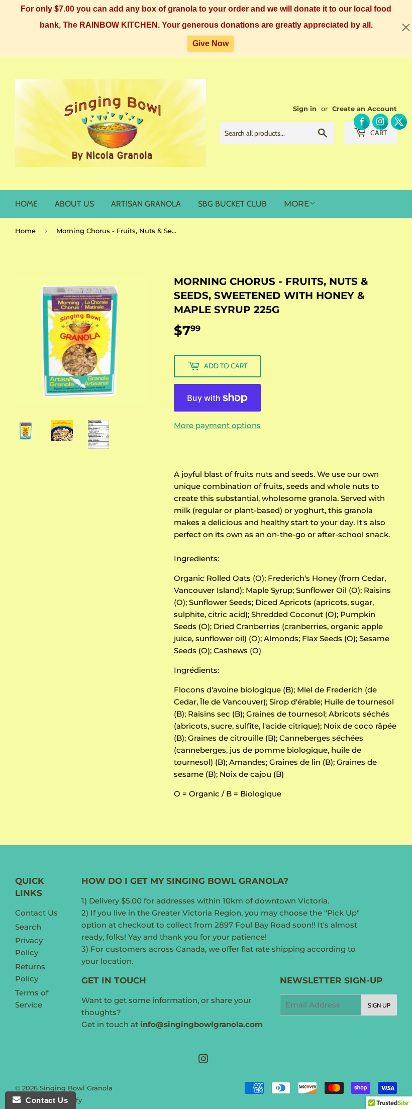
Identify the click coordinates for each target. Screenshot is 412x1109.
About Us (74, 204)
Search (28, 927)
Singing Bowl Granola (76, 1088)
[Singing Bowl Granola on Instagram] (203, 1060)
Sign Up (379, 1005)
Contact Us (36, 913)
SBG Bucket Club (232, 204)
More (297, 204)
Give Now (210, 43)
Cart (378, 132)
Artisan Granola (146, 204)
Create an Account (364, 109)
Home (26, 204)
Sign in (305, 109)
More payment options (217, 425)
